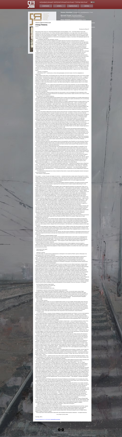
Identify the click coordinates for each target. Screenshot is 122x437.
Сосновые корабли (76, 19)
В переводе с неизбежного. (81, 12)
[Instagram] (59, 429)
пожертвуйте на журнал (55, 419)
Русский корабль (77, 15)
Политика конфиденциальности (89, 435)
